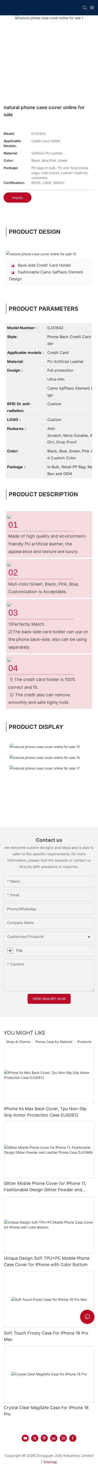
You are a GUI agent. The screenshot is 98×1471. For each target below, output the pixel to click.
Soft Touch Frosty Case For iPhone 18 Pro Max (46, 1336)
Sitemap (50, 1462)
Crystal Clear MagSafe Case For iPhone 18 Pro (46, 1410)
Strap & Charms (18, 1042)
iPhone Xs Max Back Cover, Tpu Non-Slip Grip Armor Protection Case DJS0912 (45, 1112)
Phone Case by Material (53, 1042)
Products (84, 1042)
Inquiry (17, 198)
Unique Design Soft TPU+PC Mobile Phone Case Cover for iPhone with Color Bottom (46, 1261)
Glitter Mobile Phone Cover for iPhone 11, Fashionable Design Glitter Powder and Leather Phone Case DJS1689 (45, 1187)
